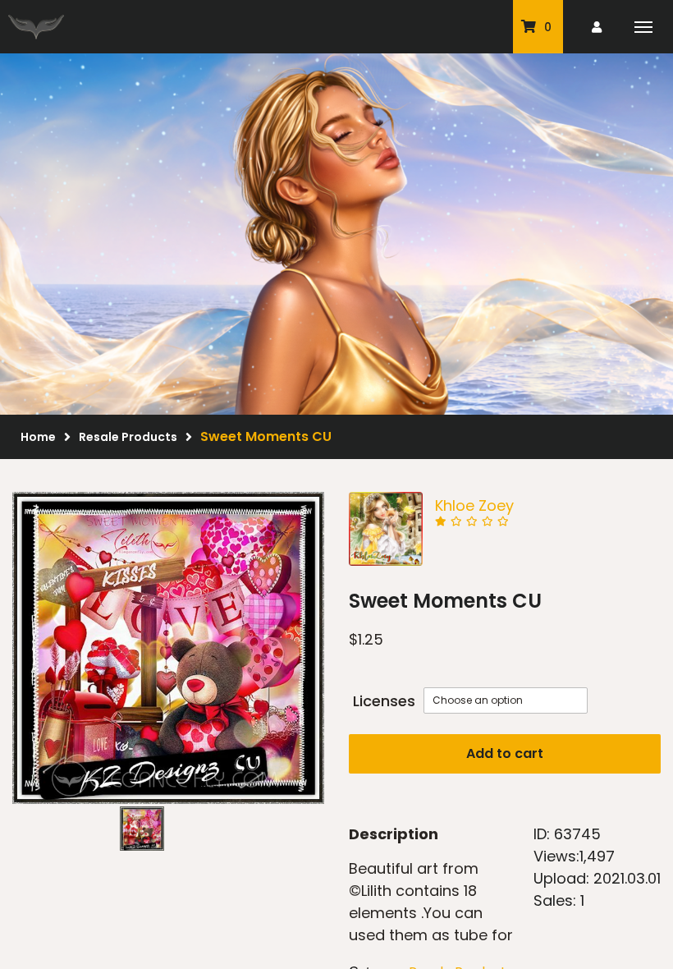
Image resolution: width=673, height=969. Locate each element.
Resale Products (128, 437)
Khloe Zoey (474, 505)
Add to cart (504, 753)
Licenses (384, 701)
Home (38, 437)
